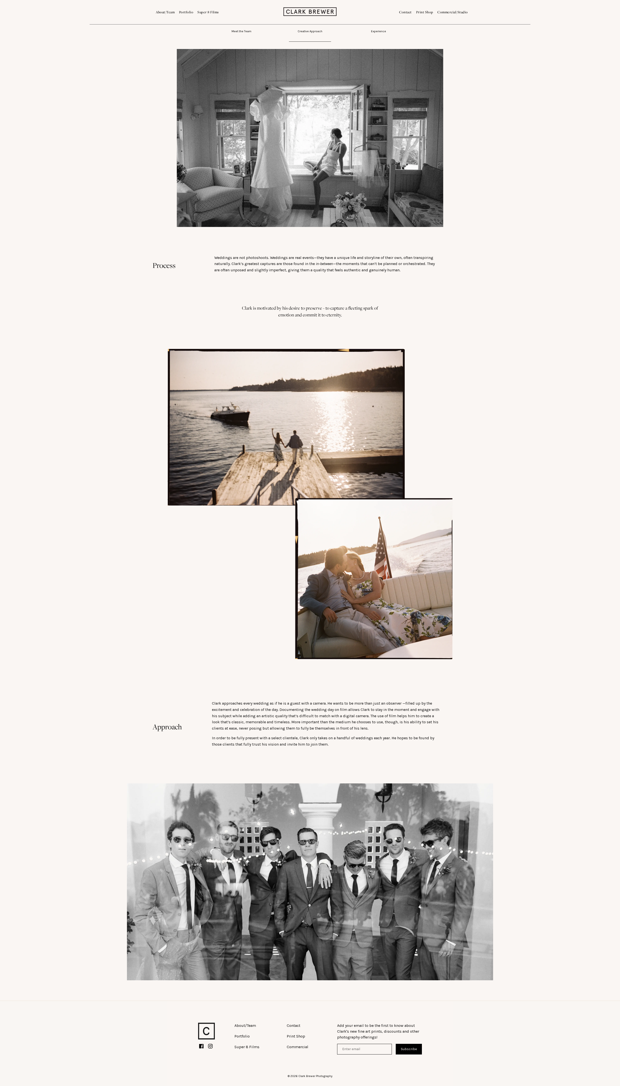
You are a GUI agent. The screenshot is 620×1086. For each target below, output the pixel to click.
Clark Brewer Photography (315, 1076)
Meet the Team (241, 31)
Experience (378, 31)
